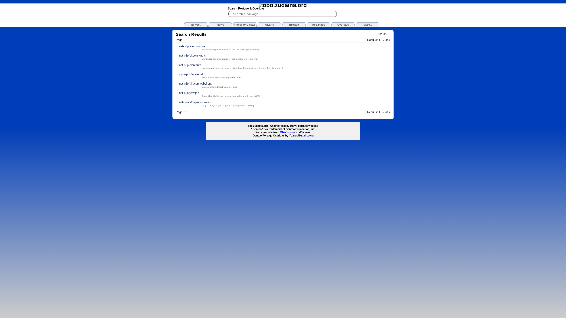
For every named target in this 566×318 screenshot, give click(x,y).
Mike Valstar (287, 132)
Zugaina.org (306, 135)
